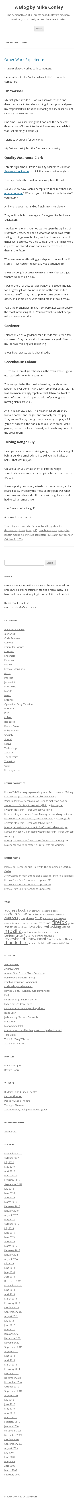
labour (8, 534)
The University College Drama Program (25, 1109)
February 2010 (12, 1421)
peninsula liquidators (34, 534)
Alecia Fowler (11, 964)
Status (7, 743)
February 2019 (12, 1180)
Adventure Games (14, 629)
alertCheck (10, 633)
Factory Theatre (13, 1096)
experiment (20, 923)
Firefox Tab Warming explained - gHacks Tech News (32, 792)
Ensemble (9, 655)
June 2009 (9, 1457)
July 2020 (9, 1162)
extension (32, 923)
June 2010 (9, 1404)
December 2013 (12, 1281)
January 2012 (11, 1333)
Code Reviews (12, 638)
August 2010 (11, 1395)
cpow (22, 918)
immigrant (57, 530)
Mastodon (10, 1021)
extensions (45, 923)
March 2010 (10, 1417)
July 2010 (9, 1399)
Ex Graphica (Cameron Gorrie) (20, 999)
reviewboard (14, 938)
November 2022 (13, 1153)
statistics (59, 939)
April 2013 (9, 1294)
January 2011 (11, 1373)
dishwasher (10, 530)
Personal (37, 526)
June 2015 (9, 1232)
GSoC (7, 673)
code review (15, 914)
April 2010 (9, 1413)
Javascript (9, 682)
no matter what (13, 193)
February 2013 (12, 1303)
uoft (48, 943)
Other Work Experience (24, 59)
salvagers (64, 534)
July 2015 (9, 1228)
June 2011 (9, 1355)
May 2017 (9, 1219)
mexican (17, 534)
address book (15, 910)
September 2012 (13, 1311)
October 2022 (11, 1158)
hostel (25, 927)
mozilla (13, 930)
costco (58, 526)
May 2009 (9, 1461)
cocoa (56, 911)
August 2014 (11, 1259)
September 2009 (13, 1443)
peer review (52, 932)
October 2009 (11, 1439)
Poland (8, 717)
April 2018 (9, 1197)
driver (22, 530)
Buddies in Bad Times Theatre (20, 1092)
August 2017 (11, 1215)
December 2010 (12, 1377)
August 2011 (11, 1351)
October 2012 (11, 1307)
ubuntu (32, 943)
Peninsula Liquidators (16, 171)
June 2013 (9, 1289)
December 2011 (12, 1338)
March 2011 (10, 1364)
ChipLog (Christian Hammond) (20, 982)
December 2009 (12, 1430)
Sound (8, 739)
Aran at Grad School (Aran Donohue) (24, 973)
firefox (59, 922)
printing (39, 935)
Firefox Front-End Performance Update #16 (27, 884)
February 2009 (12, 1474)
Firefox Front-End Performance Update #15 (27, 888)
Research (9, 721)
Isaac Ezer (10, 1012)
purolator (53, 534)
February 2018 (12, 1206)
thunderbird (16, 942)
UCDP (7, 765)
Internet (8, 677)
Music (7, 695)
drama (30, 918)
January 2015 (11, 1254)
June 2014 (9, 1267)
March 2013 (10, 1298)
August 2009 (11, 1448)
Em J (6, 995)
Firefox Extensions (14, 669)
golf (34, 530)
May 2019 (9, 1166)
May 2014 (9, 1272)
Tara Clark (10, 1034)
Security (8, 735)
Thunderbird (11, 757)
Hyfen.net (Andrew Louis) (18, 1004)
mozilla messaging (31, 932)
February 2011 (12, 1369)
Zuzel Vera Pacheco (15, 1043)
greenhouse (44, 530)
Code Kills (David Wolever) (18, 986)
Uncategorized (12, 770)
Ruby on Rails (11, 730)
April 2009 (9, 1465)
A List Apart (10, 1131)
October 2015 (11, 1223)
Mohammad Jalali (13, 1026)
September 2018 (13, 1184)
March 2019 (10, 1175)
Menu (39, 28)
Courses (9, 651)
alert (29, 910)
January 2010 (11, 1426)
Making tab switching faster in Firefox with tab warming (34, 840)
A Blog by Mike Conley (39, 7)
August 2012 (11, 1316)
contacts (11, 918)
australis (47, 910)
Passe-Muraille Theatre (17, 1100)
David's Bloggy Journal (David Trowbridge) (27, 990)
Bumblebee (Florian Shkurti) (19, 977)
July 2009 (9, 1452)
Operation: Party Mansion (18, 704)
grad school (10, 926)
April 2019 (9, 1171)
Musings (9, 699)
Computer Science (14, 647)
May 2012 (9, 1329)
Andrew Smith (12, 968)
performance (13, 935)
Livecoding (10, 686)
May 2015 (9, 1237)
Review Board (12, 726)
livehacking (51, 926)
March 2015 (10, 1245)
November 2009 (13, 1435)
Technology (10, 748)
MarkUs (66, 926)
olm (44, 932)
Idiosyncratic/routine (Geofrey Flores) (24, 1008)
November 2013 (13, 1285)
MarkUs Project (12, 1065)
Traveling (9, 761)
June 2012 (9, 1325)
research (49, 935)
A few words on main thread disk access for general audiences (39, 875)
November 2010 (13, 1382)
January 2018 (11, 1210)
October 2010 (11, 1386)
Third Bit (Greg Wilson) (16, 1039)
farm (28, 530)
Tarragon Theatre (14, 1105)
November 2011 (13, 1342)
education (48, 918)
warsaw (55, 943)
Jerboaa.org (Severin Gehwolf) (21, 1017)
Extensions (10, 660)
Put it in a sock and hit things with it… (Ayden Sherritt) (33, 1030)
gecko (71, 923)
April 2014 (9, 1276)
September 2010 (13, 1391)
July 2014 (9, 1263)
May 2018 (9, 1193)
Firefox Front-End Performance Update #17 (27, 880)
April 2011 (9, 1360)
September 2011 (13, 1347)
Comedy (8, 642)
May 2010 (9, 1408)
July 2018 (9, 1188)
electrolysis (60, 918)
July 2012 (9, 1320)
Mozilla (8, 691)
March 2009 (10, 1470)
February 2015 (12, 1250)
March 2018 (10, 1201)
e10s (38, 917)
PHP (6, 713)
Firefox (8, 664)
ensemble (9, 923)
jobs (66, 530)
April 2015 (9, 1241)
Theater (8, 752)
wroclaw (64, 943)
